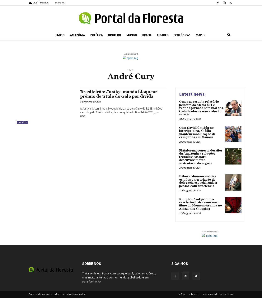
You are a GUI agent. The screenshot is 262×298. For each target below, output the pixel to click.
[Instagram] (224, 2)
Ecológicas (182, 35)
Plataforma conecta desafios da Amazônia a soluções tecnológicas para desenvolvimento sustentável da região (200, 157)
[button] (228, 35)
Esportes (22, 122)
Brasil (147, 35)
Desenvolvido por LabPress (218, 294)
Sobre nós (60, 2)
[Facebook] (218, 2)
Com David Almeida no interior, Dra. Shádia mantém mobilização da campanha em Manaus (197, 132)
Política (96, 35)
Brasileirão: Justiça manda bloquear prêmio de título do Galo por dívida (118, 94)
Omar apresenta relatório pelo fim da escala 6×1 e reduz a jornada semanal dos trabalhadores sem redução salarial (201, 108)
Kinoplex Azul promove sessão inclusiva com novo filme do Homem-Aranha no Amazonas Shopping (200, 204)
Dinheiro (114, 35)
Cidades (162, 35)
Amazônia (77, 35)
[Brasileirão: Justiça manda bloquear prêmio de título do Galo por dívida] (46, 106)
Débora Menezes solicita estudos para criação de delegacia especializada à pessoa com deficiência (198, 181)
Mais (199, 35)
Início (60, 35)
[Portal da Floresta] (131, 18)
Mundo (131, 35)
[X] (230, 2)
